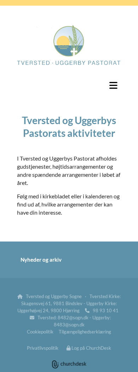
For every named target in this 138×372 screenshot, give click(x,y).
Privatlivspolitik (42, 348)
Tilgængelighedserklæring (85, 332)
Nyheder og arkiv (41, 259)
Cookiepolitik (40, 332)
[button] (69, 85)
